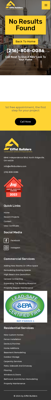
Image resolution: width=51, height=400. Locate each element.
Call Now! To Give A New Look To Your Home (25, 58)
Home (7, 212)
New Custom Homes (13, 335)
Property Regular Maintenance (18, 288)
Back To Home (25, 41)
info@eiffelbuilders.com (15, 166)
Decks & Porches (12, 344)
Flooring (8, 370)
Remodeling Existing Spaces (17, 270)
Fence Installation (12, 339)
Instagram (15, 248)
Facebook (15, 240)
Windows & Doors (12, 374)
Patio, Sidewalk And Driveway (18, 366)
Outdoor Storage (11, 357)
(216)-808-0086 (25, 50)
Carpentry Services (13, 361)
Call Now (25, 121)
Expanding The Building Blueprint (20, 283)
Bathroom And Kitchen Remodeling (21, 379)
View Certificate (11, 226)
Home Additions (11, 348)
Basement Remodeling (15, 352)
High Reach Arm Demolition (17, 274)
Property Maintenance (14, 383)
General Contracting (13, 279)
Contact (7, 221)
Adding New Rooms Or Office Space (21, 266)
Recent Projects (11, 217)
